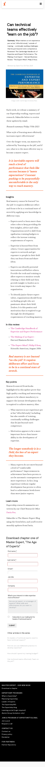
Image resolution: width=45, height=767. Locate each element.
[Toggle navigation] (40, 4)
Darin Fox (10, 513)
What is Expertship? (9, 696)
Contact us (6, 731)
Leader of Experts (8, 702)
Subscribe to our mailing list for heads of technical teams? (23, 618)
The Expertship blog (9, 707)
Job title (11, 577)
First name (12, 551)
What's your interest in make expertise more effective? (22, 597)
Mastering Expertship (10, 699)
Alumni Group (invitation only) (13, 713)
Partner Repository (9, 745)
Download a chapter (9, 688)
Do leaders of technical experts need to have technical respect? (22, 639)
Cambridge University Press (28, 101)
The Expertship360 (9, 704)
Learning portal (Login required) (14, 710)
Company (11, 586)
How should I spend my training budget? (22, 653)
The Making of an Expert (22, 337)
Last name (11, 560)
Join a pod (6, 721)
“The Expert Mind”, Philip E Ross (25, 345)
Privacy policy (7, 734)
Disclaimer (6, 737)
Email (10, 569)
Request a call (7, 724)
